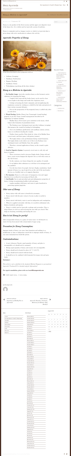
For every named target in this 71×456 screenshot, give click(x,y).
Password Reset (7, 324)
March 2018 (29, 403)
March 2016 (29, 439)
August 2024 (29, 324)
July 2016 (29, 431)
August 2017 (29, 411)
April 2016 (29, 437)
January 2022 (29, 358)
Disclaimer (6, 322)
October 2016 (29, 425)
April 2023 (29, 336)
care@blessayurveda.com (36, 270)
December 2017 (30, 405)
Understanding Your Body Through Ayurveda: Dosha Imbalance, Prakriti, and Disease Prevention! (61, 75)
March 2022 (29, 354)
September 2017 (30, 409)
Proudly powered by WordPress (9, 454)
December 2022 (30, 342)
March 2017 (29, 415)
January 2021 (29, 383)
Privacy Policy (7, 326)
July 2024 (29, 326)
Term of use (7, 330)
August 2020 (29, 393)
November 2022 (30, 344)
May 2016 (29, 435)
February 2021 (29, 381)
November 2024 (30, 320)
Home (64, 5)
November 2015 (30, 447)
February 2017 (29, 417)
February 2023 (29, 340)
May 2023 (29, 334)
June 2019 (29, 401)
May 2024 (29, 328)
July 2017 (29, 413)
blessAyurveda (8, 285)
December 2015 (30, 445)
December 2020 (30, 385)
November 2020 (30, 387)
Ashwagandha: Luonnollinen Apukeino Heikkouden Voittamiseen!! (61, 86)
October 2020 (29, 389)
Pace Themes (27, 454)
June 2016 (29, 433)
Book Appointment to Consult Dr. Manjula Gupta (51, 5)
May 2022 (29, 350)
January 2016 (29, 443)
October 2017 (29, 407)
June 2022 (29, 348)
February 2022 (29, 356)
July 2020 (29, 395)
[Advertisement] (61, 46)
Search (66, 22)
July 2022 (29, 346)
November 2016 (30, 423)
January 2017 (29, 419)
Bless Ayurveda (10, 5)
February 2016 (29, 441)
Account (6, 316)
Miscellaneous (61, 110)
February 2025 (29, 316)
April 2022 (29, 352)
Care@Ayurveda (61, 108)
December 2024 (30, 318)
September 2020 (30, 391)
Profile (6, 328)
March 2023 (29, 338)
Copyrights (7, 320)
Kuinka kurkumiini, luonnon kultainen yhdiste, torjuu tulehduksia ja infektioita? (61, 99)
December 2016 (30, 421)
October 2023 (29, 330)
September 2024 (30, 322)
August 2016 (29, 429)
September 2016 (30, 427)
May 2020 (29, 399)
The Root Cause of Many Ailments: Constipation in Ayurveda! (60, 93)
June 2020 (29, 397)
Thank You (7, 332)
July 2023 (29, 332)
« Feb (49, 331)
